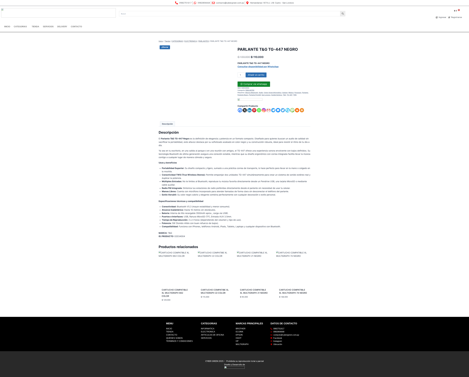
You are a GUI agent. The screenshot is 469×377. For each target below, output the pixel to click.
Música (291, 93)
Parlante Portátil (255, 95)
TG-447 (289, 95)
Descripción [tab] (167, 124)
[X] (245, 110)
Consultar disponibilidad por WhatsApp (258, 66)
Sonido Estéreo (276, 95)
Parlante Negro (243, 95)
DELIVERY (62, 27)
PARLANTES (249, 90)
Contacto (76, 27)
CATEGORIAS (20, 27)
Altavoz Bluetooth (251, 93)
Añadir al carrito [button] (171, 304)
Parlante (305, 93)
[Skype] (287, 110)
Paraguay (297, 93)
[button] (21, 26)
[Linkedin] (249, 110)
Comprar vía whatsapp (255, 84)
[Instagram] (264, 110)
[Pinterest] (254, 110)
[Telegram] (273, 110)
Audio (261, 93)
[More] (302, 110)
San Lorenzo (266, 95)
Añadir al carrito (256, 75)
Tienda (35, 27)
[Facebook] (240, 110)
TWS (295, 95)
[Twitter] (283, 110)
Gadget (285, 93)
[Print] (297, 110)
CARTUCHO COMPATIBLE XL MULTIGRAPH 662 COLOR (175, 293)
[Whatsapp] (259, 110)
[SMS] (292, 110)
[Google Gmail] (268, 110)
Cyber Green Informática (272, 93)
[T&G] (250, 101)
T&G (284, 95)
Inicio (7, 27)
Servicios (48, 27)
